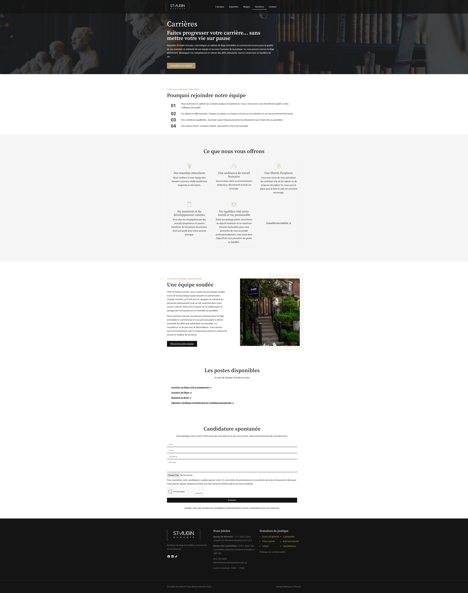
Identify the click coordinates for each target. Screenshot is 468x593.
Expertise (233, 6)
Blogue (246, 6)
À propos (219, 6)
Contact (272, 6)
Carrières (259, 6)
